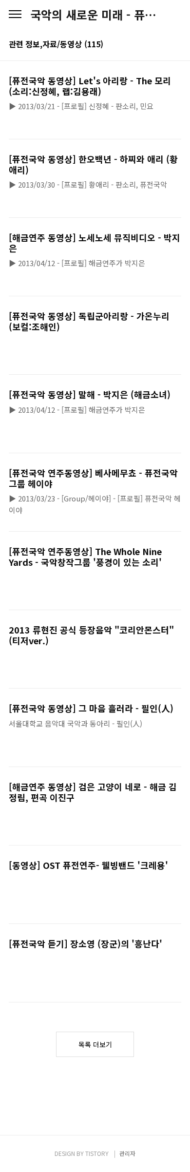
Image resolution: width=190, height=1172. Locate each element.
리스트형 (175, 45)
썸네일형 (162, 45)
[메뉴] (15, 14)
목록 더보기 (95, 1044)
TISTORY (97, 1153)
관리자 (127, 1153)
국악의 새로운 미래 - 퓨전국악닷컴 (95, 14)
